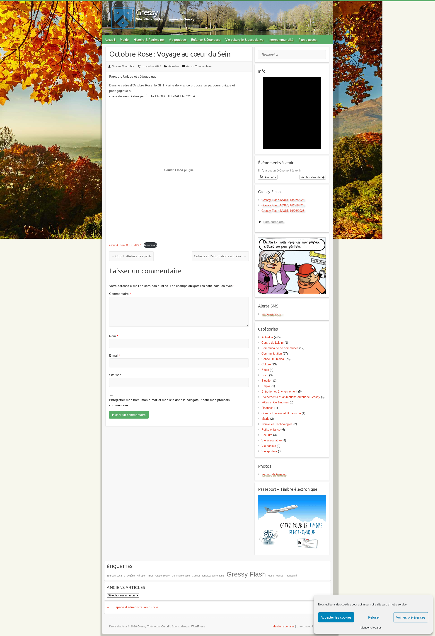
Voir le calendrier (311, 177)
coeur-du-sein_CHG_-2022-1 (125, 245)
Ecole (265, 370)
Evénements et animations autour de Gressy (290, 397)
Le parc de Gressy (273, 474)
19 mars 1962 (114, 575)
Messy (279, 575)
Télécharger (150, 245)
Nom (113, 336)
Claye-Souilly (162, 575)
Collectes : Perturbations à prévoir (220, 256)
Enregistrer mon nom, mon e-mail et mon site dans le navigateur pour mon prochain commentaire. (169, 402)
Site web (115, 375)
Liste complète (273, 222)
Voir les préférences (410, 617)
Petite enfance (270, 429)
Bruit (150, 575)
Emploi (266, 386)
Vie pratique (177, 39)
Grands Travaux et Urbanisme (281, 413)
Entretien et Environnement (279, 391)
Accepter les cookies (336, 617)
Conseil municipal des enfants (208, 575)
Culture (266, 364)
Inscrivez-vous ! (272, 314)
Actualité (173, 66)
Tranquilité (291, 575)
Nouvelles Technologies (276, 424)
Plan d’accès (307, 39)
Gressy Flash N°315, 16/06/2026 (282, 210)
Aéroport (141, 575)
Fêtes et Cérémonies (275, 402)
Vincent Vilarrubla (123, 66)
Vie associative (271, 440)
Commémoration (181, 575)
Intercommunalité (280, 39)
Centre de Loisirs (272, 342)
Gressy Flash (246, 574)
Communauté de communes (279, 348)
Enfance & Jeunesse (205, 39)
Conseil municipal (273, 359)
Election (266, 380)
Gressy (147, 12)
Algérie (131, 575)
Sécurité (266, 435)
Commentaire (120, 293)
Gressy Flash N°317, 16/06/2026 (282, 205)
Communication (271, 353)
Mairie (124, 39)
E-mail (114, 355)
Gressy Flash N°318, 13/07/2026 (282, 200)
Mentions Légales (284, 626)
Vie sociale (268, 446)
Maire (271, 575)
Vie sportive (269, 451)
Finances (267, 408)
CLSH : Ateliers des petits (131, 256)
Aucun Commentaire (199, 66)
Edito (264, 375)
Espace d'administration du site (136, 607)
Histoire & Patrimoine (149, 39)
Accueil (110, 39)
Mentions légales (371, 627)
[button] (267, 177)
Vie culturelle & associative (244, 39)
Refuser (374, 617)
